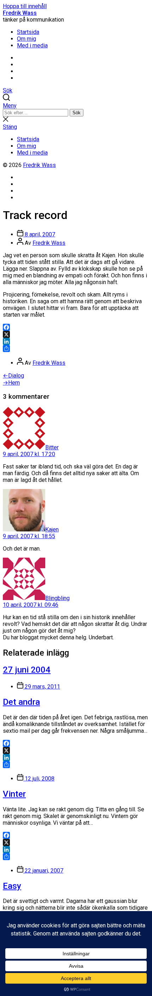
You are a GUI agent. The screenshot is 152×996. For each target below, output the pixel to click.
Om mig (26, 38)
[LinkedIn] (76, 341)
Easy (12, 886)
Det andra (21, 702)
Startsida (28, 32)
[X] (76, 334)
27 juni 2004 (27, 670)
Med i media (32, 45)
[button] (76, 105)
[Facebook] (76, 327)
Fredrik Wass (20, 13)
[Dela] (76, 348)
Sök (76, 112)
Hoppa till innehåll (25, 6)
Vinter (14, 794)
